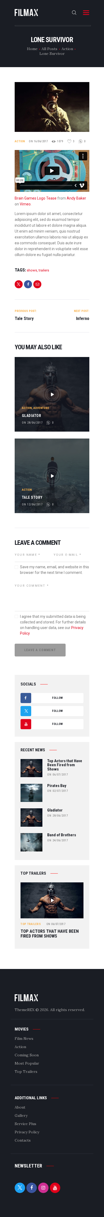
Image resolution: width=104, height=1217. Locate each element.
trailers (44, 270)
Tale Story (32, 497)
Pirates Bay (56, 786)
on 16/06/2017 (38, 141)
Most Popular (27, 1063)
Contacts (23, 1140)
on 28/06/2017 (32, 422)
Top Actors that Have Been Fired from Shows (64, 765)
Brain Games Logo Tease (36, 198)
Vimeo (25, 204)
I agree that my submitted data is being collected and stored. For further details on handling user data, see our (53, 624)
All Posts (49, 48)
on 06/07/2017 (57, 774)
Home (32, 48)
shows (32, 270)
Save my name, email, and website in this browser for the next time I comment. (54, 570)
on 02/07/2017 (57, 791)
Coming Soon (27, 1055)
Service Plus (25, 1123)
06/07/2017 (56, 924)
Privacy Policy (27, 1132)
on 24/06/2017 (57, 840)
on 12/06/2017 (32, 504)
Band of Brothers (61, 835)
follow (44, 699)
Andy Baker (76, 198)
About (20, 1107)
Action (67, 48)
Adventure (41, 408)
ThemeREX (24, 1009)
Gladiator (31, 415)
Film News (24, 1038)
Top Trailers (31, 924)
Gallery (21, 1115)
